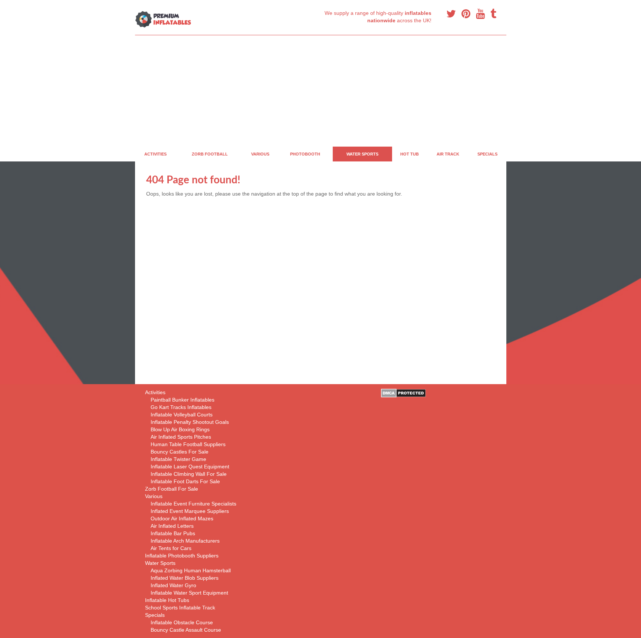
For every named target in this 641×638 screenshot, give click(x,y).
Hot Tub (409, 154)
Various (260, 154)
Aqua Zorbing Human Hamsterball (191, 570)
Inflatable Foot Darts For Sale (185, 481)
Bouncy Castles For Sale (179, 452)
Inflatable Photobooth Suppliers (181, 556)
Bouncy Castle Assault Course (186, 630)
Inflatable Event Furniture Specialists (193, 504)
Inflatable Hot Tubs (167, 600)
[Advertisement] (357, 91)
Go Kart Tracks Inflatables (181, 407)
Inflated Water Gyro (173, 585)
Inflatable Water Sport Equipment (189, 593)
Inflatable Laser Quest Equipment (190, 466)
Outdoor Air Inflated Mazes (182, 518)
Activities (155, 154)
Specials (487, 154)
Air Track (448, 154)
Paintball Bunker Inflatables (182, 400)
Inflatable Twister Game (178, 459)
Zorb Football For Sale (171, 489)
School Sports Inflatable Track (180, 608)
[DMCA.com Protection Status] (403, 393)
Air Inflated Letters (172, 526)
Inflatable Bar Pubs (173, 533)
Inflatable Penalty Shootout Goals (190, 422)
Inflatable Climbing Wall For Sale (189, 474)
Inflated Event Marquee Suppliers (190, 511)
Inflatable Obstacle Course (182, 622)
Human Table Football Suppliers (188, 444)
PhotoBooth (305, 154)
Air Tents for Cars (171, 548)
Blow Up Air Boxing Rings (180, 429)
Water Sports (362, 154)
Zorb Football (210, 154)
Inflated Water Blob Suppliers (184, 578)
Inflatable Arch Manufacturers (185, 541)
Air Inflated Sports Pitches (181, 437)
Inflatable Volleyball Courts (182, 415)
